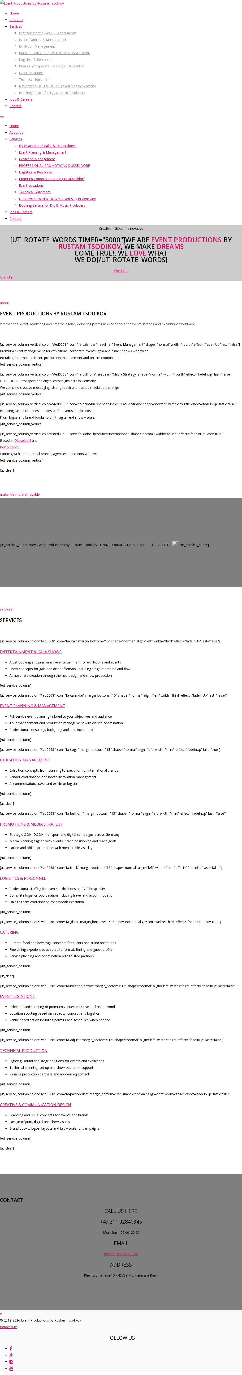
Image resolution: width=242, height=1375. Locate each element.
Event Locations (31, 73)
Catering (9, 932)
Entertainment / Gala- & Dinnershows (47, 33)
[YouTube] (11, 1368)
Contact (15, 106)
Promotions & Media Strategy (31, 824)
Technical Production (24, 1050)
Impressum (8, 1327)
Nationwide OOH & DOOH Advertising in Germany (57, 86)
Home (14, 13)
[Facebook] (10, 1348)
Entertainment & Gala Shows (30, 651)
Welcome (121, 270)
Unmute (6, 277)
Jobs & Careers (20, 99)
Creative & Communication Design (35, 1104)
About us (16, 20)
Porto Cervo (9, 447)
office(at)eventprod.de (121, 1253)
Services (15, 26)
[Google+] (11, 1355)
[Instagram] (11, 1361)
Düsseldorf (22, 440)
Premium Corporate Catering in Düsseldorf (51, 66)
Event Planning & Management (42, 39)
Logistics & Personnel (35, 59)
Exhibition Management (37, 46)
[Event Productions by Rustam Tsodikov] (32, 3)
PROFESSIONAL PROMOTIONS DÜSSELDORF (54, 53)
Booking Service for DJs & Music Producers (52, 92)
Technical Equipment (35, 79)
